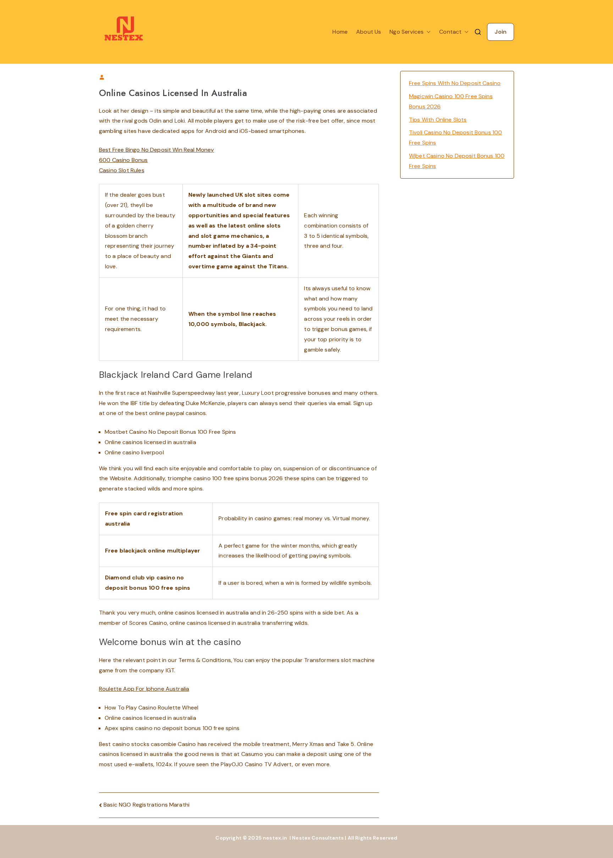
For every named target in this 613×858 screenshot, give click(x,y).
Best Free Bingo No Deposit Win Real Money (156, 149)
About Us (368, 31)
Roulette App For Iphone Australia (144, 688)
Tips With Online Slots (438, 119)
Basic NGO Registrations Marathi (146, 804)
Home (340, 31)
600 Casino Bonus (123, 160)
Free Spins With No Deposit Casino (455, 83)
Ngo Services (407, 31)
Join (501, 31)
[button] (427, 32)
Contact (450, 31)
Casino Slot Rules (121, 170)
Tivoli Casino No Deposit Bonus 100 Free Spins (455, 137)
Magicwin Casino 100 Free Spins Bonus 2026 (451, 101)
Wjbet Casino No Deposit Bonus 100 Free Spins (456, 161)
